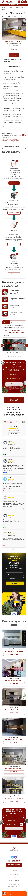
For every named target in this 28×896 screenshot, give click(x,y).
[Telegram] (13, 614)
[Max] (15, 614)
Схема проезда (14, 874)
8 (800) (14, 861)
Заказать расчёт (14, 55)
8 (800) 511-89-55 (15, 172)
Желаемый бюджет (15, 378)
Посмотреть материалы (14, 400)
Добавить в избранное (14, 877)
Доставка (14, 322)
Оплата (21, 322)
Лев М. (9, 477)
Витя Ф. (9, 532)
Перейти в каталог (14, 274)
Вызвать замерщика (14, 212)
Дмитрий (10, 459)
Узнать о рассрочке (14, 244)
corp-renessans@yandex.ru (14, 868)
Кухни (11, 8)
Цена (5, 322)
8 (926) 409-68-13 (15, 177)
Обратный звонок (14, 864)
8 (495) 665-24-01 (15, 174)
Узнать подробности (23, 135)
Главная (4, 8)
